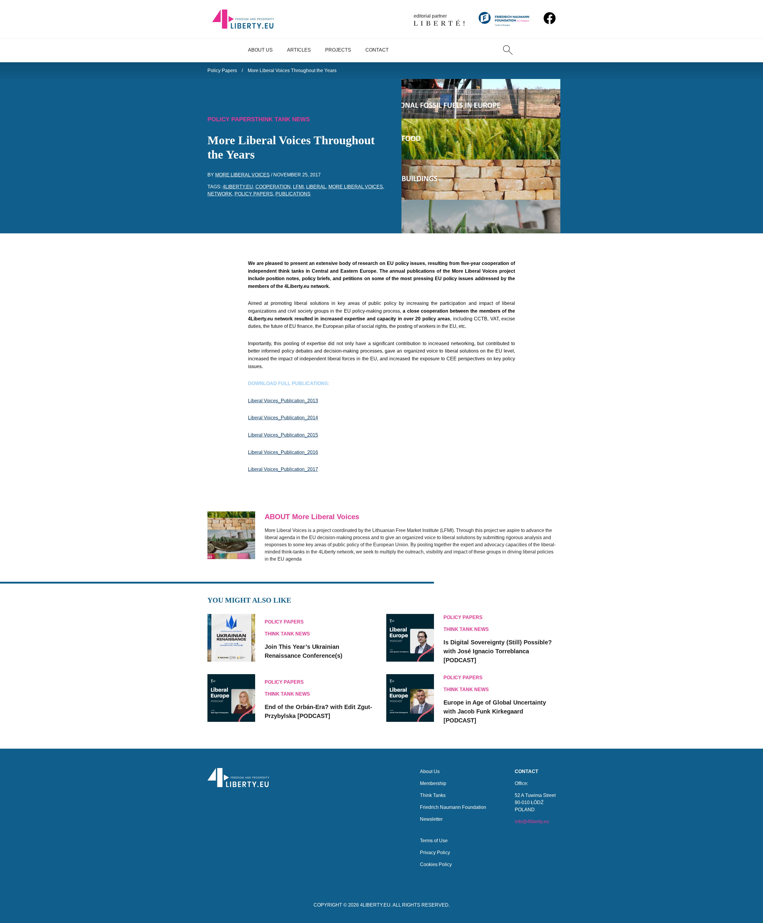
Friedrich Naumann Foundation (453, 807)
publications (293, 193)
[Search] (508, 50)
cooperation (273, 186)
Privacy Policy (435, 852)
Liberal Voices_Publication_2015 (283, 435)
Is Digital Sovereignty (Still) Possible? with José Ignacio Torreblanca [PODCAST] (497, 651)
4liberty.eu (238, 186)
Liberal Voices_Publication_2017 (283, 469)
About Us (260, 49)
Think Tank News (282, 119)
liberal (316, 186)
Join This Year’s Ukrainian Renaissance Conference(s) (303, 651)
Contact (377, 49)
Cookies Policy (436, 864)
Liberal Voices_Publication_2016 (283, 452)
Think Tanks (433, 795)
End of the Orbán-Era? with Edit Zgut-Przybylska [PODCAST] (318, 711)
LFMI (298, 186)
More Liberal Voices (242, 174)
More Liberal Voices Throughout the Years (292, 70)
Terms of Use (434, 840)
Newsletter (431, 819)
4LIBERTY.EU (375, 905)
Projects (338, 49)
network (219, 193)
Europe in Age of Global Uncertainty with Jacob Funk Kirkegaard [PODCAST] (494, 711)
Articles (299, 49)
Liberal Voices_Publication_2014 (283, 417)
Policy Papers (222, 70)
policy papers (254, 193)
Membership (433, 783)
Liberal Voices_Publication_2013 (283, 400)
